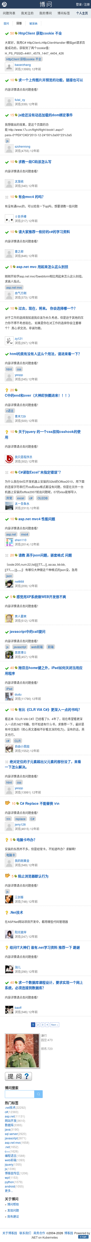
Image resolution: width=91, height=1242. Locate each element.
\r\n (8, 819)
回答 (19, 23)
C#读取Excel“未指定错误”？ (40, 472)
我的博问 (45, 13)
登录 (79, 4)
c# (31, 498)
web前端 (37, 647)
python (14, 1182)
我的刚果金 (22, 860)
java (12, 1129)
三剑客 (19, 897)
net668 (19, 581)
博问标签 (64, 13)
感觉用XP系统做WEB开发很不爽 (41, 596)
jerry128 (20, 824)
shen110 (20, 540)
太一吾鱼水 (22, 503)
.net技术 (15, 1107)
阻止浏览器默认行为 (33, 876)
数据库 (13, 1125)
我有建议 (13, 1216)
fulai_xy (20, 100)
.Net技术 (16, 912)
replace (20, 819)
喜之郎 (19, 251)
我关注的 (27, 13)
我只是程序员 (23, 457)
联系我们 (25, 1233)
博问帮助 (13, 1204)
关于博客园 (9, 1233)
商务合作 (39, 1233)
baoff (18, 1007)
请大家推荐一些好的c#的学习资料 (44, 231)
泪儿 (18, 967)
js (7, 141)
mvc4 (24, 534)
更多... (9, 1190)
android (14, 1186)
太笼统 (19, 181)
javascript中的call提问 (27, 631)
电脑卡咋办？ (27, 839)
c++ (11, 1151)
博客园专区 (16, 1173)
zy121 (19, 338)
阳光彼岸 (20, 932)
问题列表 (9, 13)
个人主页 (82, 13)
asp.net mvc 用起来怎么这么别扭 (42, 266)
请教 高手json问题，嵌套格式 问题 (45, 555)
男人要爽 (20, 616)
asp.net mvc (14, 287)
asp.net (11, 534)
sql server (15, 1134)
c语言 (10, 411)
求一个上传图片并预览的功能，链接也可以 (50, 79)
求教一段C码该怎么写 (34, 161)
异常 (9, 498)
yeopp (19, 375)
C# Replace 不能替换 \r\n (39, 803)
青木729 (20, 416)
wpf (11, 1177)
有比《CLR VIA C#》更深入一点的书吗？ (50, 709)
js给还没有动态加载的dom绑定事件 (45, 114)
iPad (9, 689)
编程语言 (15, 1155)
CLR (18, 741)
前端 (51, 647)
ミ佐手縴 (20, 216)
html (9, 369)
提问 (6, 23)
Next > (54, 1024)
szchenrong (22, 146)
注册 (87, 4)
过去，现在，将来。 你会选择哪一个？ (47, 308)
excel (20, 498)
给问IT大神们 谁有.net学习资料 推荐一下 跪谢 (45, 947)
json (9, 576)
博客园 (68, 1233)
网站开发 (15, 1120)
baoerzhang (23, 65)
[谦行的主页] (23, 1051)
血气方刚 (20, 293)
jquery (13, 1164)
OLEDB (43, 498)
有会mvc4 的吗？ (31, 196)
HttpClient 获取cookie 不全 (40, 33)
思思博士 (20, 652)
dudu (18, 694)
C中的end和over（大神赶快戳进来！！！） (38, 395)
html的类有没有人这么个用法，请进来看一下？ (46, 353)
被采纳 (33, 23)
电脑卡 (10, 855)
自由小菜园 (22, 746)
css (19, 369)
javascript (20, 647)
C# (32, 819)
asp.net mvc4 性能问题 (36, 518)
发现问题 (13, 1210)
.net (11, 1147)
